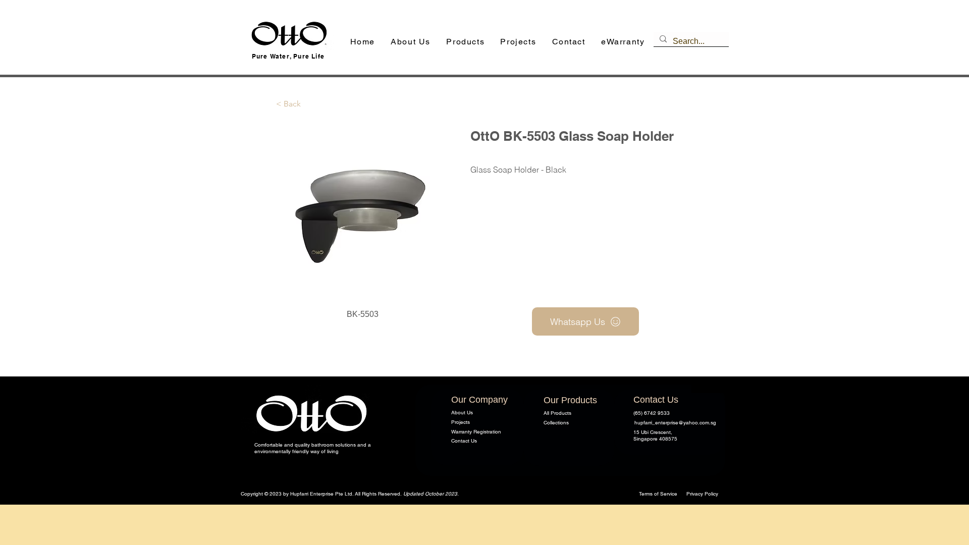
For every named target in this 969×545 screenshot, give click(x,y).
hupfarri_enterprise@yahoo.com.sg (675, 422)
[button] (466, 42)
